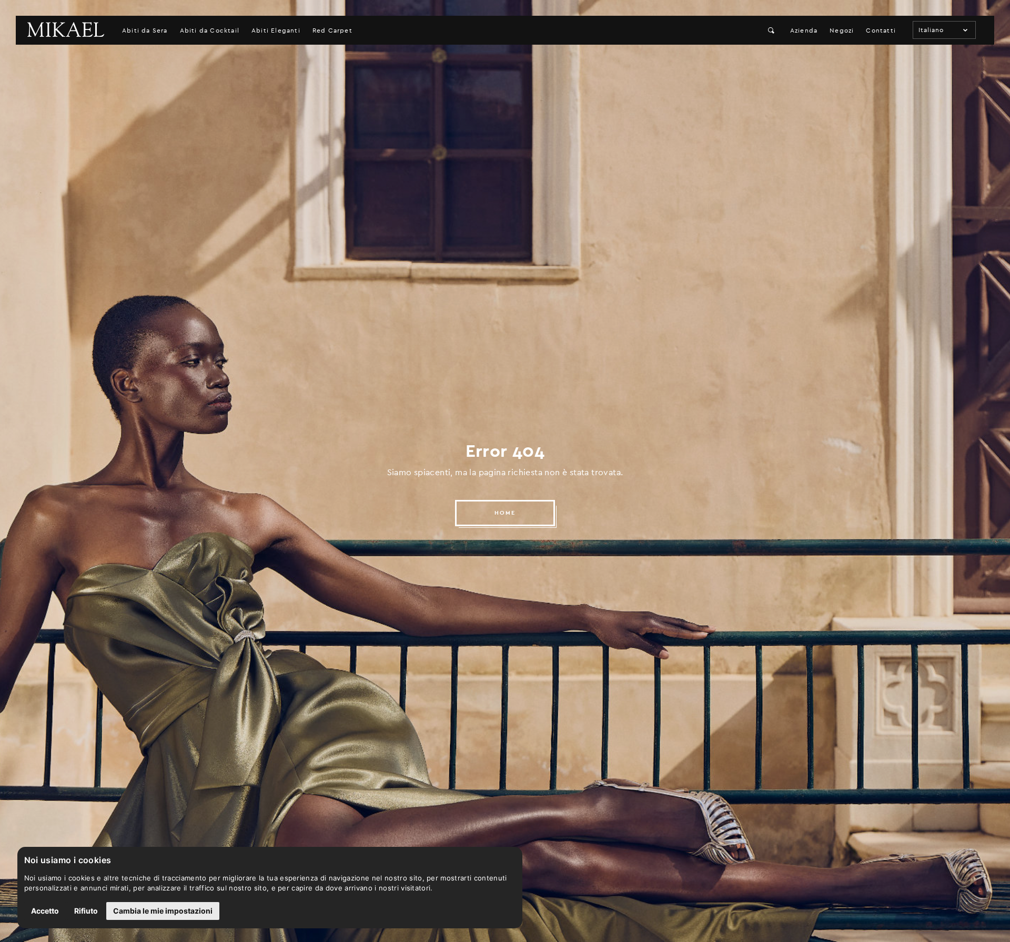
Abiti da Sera (145, 30)
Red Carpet (332, 30)
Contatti (881, 30)
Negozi (842, 30)
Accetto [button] (45, 910)
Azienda (803, 30)
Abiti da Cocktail (209, 30)
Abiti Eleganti (275, 30)
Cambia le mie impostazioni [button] (163, 910)
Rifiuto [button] (86, 910)
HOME (505, 513)
